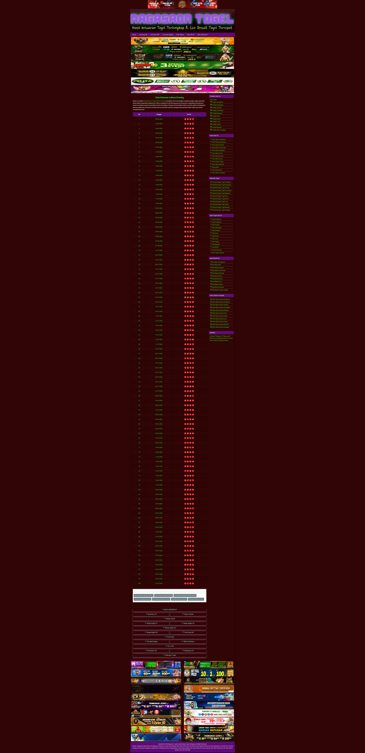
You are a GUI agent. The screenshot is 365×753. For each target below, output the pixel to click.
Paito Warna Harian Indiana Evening (185, 595)
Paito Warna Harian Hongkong (221, 302)
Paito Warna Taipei (217, 161)
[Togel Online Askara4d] (156, 697)
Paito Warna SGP (181, 746)
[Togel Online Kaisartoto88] (156, 729)
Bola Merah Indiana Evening (161, 599)
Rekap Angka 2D (170, 628)
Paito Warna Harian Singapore (221, 299)
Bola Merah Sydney (218, 267)
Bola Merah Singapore (218, 262)
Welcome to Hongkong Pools (218, 338)
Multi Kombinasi (188, 641)
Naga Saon (162, 746)
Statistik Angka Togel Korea (220, 199)
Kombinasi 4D (152, 651)
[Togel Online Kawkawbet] (156, 681)
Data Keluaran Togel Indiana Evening (154, 101)
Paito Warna (180, 35)
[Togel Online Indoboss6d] (209, 665)
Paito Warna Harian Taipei (219, 321)
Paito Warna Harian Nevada (220, 324)
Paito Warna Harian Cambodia (221, 307)
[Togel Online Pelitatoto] (182, 81)
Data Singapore (216, 219)
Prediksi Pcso (216, 116)
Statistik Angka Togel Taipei (220, 204)
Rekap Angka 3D (188, 623)
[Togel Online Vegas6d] (156, 689)
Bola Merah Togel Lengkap (220, 290)
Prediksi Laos (216, 121)
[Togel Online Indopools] (209, 721)
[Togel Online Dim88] (182, 49)
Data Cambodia (216, 227)
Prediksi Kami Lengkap (219, 130)
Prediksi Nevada (217, 127)
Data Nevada (216, 244)
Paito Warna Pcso (217, 153)
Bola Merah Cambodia (218, 270)
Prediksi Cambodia (217, 110)
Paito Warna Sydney (218, 145)
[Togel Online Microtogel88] (156, 665)
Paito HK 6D (190, 35)
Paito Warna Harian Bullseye (220, 310)
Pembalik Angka (152, 641)
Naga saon (226, 336)
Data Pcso (215, 233)
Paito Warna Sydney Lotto (186, 748)
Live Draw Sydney (167, 35)
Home (134, 35)
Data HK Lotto (209, 748)
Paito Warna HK (147, 746)
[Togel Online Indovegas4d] (209, 737)
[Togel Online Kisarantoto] (182, 73)
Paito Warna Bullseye (218, 150)
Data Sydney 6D (217, 250)
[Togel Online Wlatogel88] (156, 713)
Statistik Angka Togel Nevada (221, 207)
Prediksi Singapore (217, 102)
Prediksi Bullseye (217, 113)
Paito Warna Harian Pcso (219, 313)
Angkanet (148, 748)
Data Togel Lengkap (218, 253)
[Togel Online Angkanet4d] (209, 713)
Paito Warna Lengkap (218, 173)
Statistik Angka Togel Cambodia (221, 190)
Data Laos (215, 239)
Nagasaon (219, 336)
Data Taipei (215, 241)
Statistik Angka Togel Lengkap (221, 210)
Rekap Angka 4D (152, 632)
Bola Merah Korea (217, 279)
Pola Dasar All (189, 632)
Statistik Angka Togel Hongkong (221, 185)
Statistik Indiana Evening (179, 599)
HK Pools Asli (186, 750)
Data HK (188, 746)
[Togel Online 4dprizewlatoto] (156, 721)
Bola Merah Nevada (218, 287)
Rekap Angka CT (152, 623)
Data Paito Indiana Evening (142, 599)
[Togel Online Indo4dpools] (156, 737)
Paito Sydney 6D (202, 35)
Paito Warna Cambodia (219, 147)
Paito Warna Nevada (218, 164)
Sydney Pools (155, 748)
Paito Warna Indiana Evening (163, 595)
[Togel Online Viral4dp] (182, 89)
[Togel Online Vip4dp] (209, 681)
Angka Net (140, 746)
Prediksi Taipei (216, 124)
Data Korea (215, 236)
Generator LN (151, 614)
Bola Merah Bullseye (218, 273)
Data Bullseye (216, 230)
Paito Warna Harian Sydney (220, 305)
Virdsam (212, 336)
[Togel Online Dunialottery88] (209, 689)
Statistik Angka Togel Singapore (221, 182)
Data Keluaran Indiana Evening (169, 97)
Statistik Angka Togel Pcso (220, 196)
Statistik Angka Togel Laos (220, 201)
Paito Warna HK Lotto (199, 748)
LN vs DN (170, 646)
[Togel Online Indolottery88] (209, 705)
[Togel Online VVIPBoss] (182, 41)
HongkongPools (173, 748)
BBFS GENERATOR (170, 610)
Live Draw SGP (154, 35)
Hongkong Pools (223, 340)
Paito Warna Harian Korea (219, 316)
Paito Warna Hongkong (219, 142)
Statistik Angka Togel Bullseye (221, 193)
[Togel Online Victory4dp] (156, 673)
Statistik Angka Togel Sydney (221, 187)
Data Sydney (216, 225)
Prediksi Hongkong (217, 105)
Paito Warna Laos (217, 159)
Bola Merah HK (216, 265)
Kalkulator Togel (170, 655)
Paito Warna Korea (217, 156)
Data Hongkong (216, 222)
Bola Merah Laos (217, 281)
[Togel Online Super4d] (182, 57)
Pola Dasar (170, 637)
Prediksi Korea (216, 119)
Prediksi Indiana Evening (196, 599)
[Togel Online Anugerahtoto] (209, 697)
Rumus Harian (188, 614)
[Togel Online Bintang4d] (156, 705)
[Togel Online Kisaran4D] (182, 65)
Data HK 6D (215, 247)
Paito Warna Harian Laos (219, 319)
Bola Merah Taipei (217, 284)
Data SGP (193, 746)
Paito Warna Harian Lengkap (220, 327)
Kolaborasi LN (189, 651)
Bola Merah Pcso (217, 276)
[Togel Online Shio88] (209, 729)
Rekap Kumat (170, 619)
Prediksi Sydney (217, 107)
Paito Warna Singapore (219, 139)
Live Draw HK (143, 35)
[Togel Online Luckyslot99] (209, 673)
